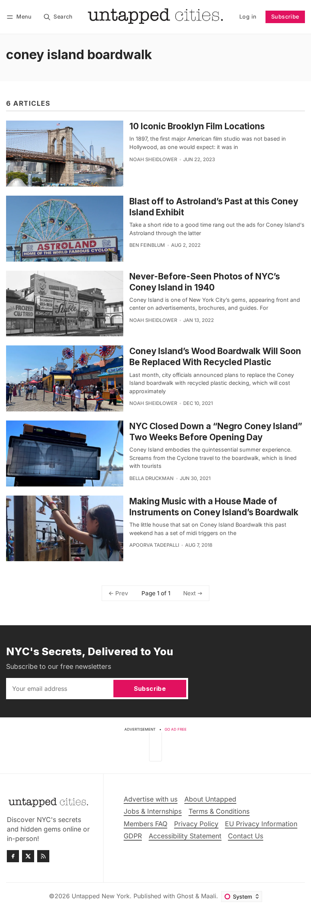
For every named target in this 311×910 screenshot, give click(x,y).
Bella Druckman (151, 478)
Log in (247, 16)
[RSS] (43, 856)
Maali (208, 896)
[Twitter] (28, 856)
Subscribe (285, 16)
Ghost (185, 896)
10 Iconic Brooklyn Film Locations (197, 126)
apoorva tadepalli (154, 545)
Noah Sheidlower (153, 159)
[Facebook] (13, 856)
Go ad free (176, 729)
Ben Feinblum (147, 245)
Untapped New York (101, 896)
